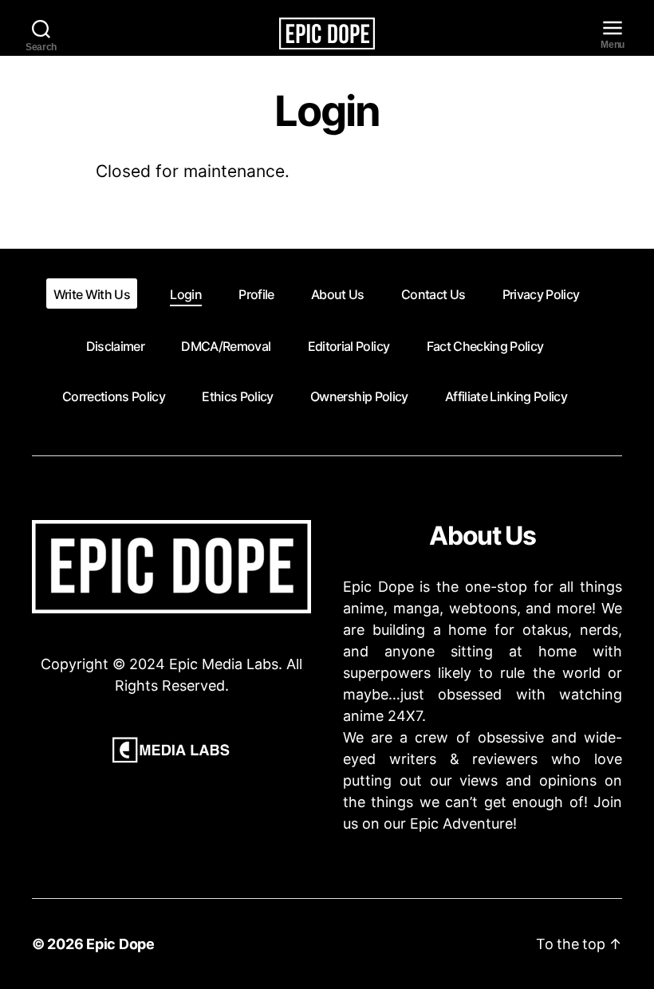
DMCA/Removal (225, 346)
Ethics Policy (237, 396)
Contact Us (433, 294)
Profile (256, 294)
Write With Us (91, 294)
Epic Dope (120, 944)
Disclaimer (115, 346)
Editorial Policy (348, 346)
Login (186, 294)
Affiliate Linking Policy (506, 396)
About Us (337, 294)
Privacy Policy (541, 294)
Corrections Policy (113, 396)
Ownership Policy (359, 396)
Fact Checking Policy (485, 346)
